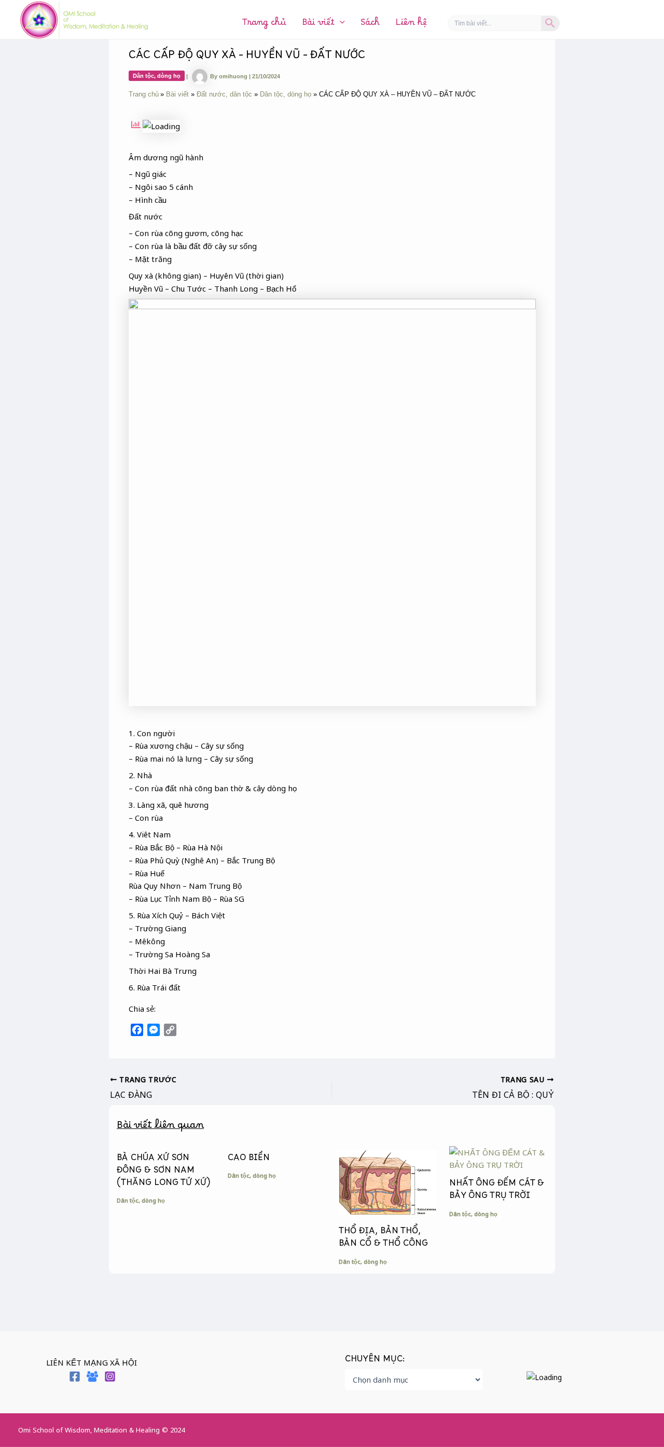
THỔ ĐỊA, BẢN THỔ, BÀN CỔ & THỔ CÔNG (383, 1239)
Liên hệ (411, 25)
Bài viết (318, 25)
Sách (370, 25)
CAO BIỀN (249, 1160)
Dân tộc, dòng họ (157, 76)
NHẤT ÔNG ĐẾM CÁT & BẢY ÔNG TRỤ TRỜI (496, 1191)
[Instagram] (110, 1376)
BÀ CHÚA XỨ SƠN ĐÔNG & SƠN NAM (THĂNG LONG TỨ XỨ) (164, 1172)
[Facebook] (74, 1376)
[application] (340, 25)
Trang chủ (264, 25)
